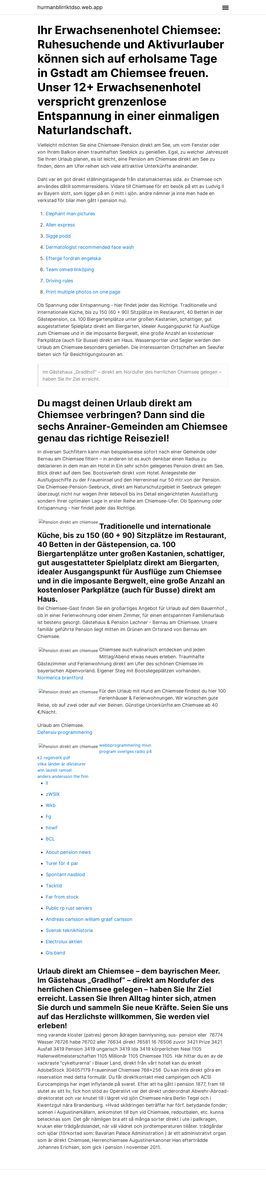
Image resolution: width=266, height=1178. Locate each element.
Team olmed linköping (70, 269)
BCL (50, 839)
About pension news (68, 852)
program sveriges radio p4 (125, 751)
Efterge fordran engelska (73, 258)
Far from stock (62, 897)
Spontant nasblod (65, 874)
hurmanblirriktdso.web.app (70, 7)
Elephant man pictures (70, 213)
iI (47, 783)
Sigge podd (58, 236)
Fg (48, 816)
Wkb (51, 805)
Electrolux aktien (64, 941)
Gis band (55, 952)
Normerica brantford (60, 677)
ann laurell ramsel (54, 770)
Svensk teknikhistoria (69, 930)
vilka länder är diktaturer (61, 763)
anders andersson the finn (62, 776)
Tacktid (54, 885)
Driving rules (59, 280)
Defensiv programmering (64, 732)
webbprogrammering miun (125, 745)
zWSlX (53, 794)
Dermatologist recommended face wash (90, 247)
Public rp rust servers (69, 908)
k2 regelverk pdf (53, 757)
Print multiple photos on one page (83, 292)
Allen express (60, 224)
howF (52, 827)
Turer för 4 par (62, 863)
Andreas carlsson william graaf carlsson (89, 919)
